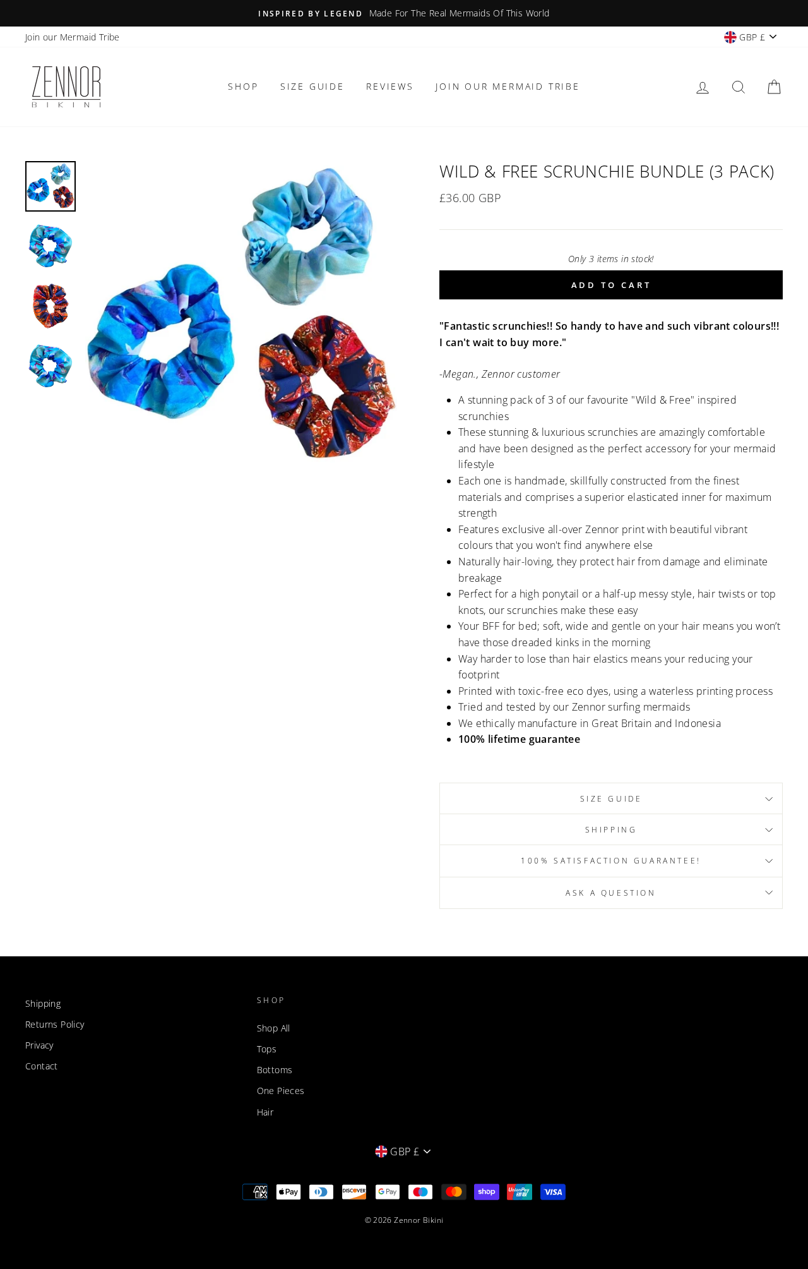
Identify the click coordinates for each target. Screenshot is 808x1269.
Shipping (611, 829)
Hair (265, 1112)
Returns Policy (55, 1024)
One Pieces (281, 1091)
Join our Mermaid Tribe (72, 37)
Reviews (390, 86)
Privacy (39, 1045)
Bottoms (275, 1070)
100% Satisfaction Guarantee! (611, 860)
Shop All (273, 1028)
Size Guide (312, 86)
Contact (41, 1066)
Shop (243, 86)
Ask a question (611, 892)
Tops (267, 1049)
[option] (404, 13)
